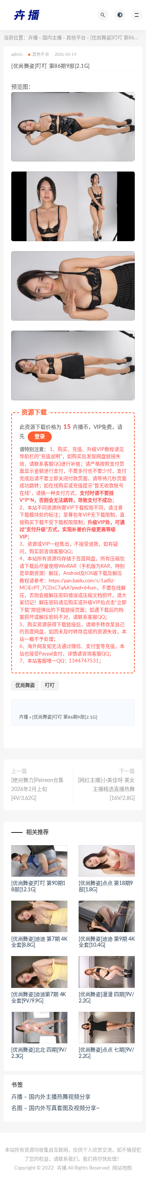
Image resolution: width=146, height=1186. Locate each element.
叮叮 (50, 685)
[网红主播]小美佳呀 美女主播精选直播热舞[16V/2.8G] (106, 789)
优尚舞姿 (25, 685)
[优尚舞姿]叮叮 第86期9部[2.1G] (64, 717)
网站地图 (122, 1168)
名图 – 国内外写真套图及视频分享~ (55, 1108)
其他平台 (76, 38)
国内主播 (52, 38)
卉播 (33, 38)
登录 (39, 436)
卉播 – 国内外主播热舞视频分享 (51, 1097)
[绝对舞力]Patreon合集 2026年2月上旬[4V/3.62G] (37, 789)
